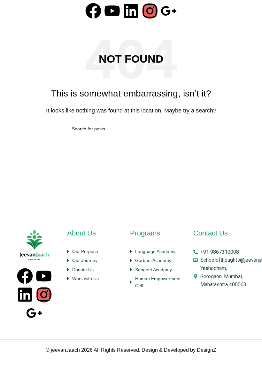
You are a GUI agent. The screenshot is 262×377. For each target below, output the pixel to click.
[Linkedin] (131, 11)
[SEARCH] (187, 128)
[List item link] (95, 251)
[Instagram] (150, 11)
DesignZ (206, 350)
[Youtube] (112, 11)
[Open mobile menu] (250, 12)
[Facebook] (93, 11)
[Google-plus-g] (169, 11)
